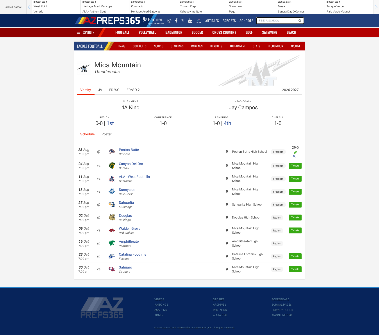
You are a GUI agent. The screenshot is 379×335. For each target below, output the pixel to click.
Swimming (269, 32)
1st (110, 123)
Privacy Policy (282, 310)
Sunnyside (127, 192)
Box (295, 156)
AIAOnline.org (282, 315)
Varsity (85, 90)
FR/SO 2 (133, 90)
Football (122, 32)
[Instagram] (169, 20)
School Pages (282, 304)
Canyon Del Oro (131, 166)
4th (227, 123)
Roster (106, 134)
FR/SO (114, 90)
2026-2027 (290, 90)
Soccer (197, 32)
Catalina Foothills (132, 256)
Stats (256, 46)
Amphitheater (129, 243)
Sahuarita (126, 205)
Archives (219, 304)
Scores (158, 46)
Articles (212, 20)
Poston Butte (129, 152)
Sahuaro (125, 269)
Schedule (87, 134)
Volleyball (147, 32)
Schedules (140, 46)
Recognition (275, 46)
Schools (247, 20)
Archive (295, 46)
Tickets (295, 165)
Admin (158, 315)
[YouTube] (190, 20)
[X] (183, 20)
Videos (159, 299)
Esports (229, 20)
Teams (121, 46)
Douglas (125, 217)
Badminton (173, 32)
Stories (218, 299)
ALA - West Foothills (134, 179)
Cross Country (224, 32)
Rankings (197, 46)
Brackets (216, 46)
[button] (376, 7)
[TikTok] (199, 20)
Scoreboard (281, 299)
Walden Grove (129, 230)
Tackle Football (13, 7)
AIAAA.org (220, 315)
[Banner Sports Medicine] (153, 21)
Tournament (237, 46)
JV (100, 90)
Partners (220, 310)
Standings (177, 46)
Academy (160, 310)
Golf (249, 32)
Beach (291, 32)
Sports (89, 32)
